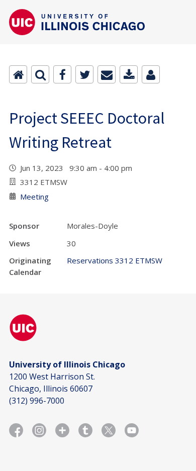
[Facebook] (62, 74)
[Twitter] (84, 74)
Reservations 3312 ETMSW (114, 260)
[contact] (151, 74)
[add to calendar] (129, 74)
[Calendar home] (18, 74)
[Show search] (40, 74)
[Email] (106, 74)
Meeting (34, 197)
